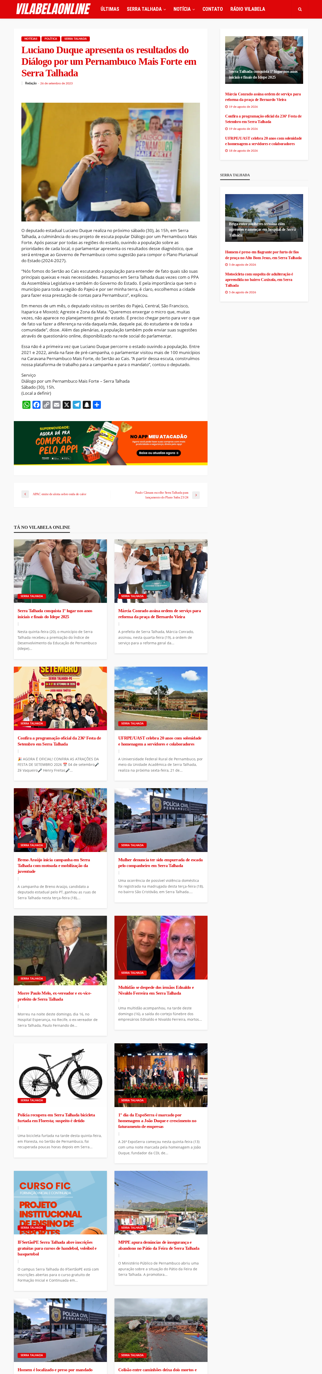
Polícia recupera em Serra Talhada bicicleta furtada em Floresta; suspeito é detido (56, 1117)
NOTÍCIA (182, 9)
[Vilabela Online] (54, 9)
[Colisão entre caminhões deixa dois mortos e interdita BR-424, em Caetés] (161, 1330)
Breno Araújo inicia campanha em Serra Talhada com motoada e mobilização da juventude (54, 865)
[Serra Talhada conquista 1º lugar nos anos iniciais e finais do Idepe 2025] (60, 571)
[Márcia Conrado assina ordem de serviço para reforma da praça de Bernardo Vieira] (161, 571)
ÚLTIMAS (110, 9)
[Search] (300, 9)
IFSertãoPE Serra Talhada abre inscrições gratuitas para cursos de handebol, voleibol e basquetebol (57, 1248)
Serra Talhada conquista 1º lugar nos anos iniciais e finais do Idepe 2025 (55, 613)
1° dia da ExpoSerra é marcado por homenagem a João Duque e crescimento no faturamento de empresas (157, 1120)
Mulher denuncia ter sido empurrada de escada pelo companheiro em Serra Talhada (160, 862)
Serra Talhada (75, 38)
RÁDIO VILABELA (247, 9)
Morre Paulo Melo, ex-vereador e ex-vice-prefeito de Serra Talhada (54, 996)
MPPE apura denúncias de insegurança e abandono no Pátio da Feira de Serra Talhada (158, 1245)
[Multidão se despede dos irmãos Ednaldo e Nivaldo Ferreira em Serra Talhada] (161, 948)
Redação (31, 83)
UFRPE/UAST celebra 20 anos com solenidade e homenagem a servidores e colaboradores (159, 740)
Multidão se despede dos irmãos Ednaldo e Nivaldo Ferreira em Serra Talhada (156, 990)
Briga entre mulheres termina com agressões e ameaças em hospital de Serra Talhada (262, 229)
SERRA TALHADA (144, 9)
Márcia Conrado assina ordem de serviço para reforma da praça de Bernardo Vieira (159, 613)
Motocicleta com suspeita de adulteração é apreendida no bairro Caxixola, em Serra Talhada (259, 280)
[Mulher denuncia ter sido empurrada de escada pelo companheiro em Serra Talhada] (161, 820)
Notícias (30, 38)
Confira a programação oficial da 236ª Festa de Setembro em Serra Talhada (59, 740)
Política (51, 38)
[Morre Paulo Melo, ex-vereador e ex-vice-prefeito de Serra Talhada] (60, 950)
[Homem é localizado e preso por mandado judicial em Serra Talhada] (60, 1330)
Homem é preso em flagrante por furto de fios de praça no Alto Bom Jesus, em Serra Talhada (263, 255)
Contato (213, 9)
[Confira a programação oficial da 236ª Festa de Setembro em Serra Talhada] (60, 698)
